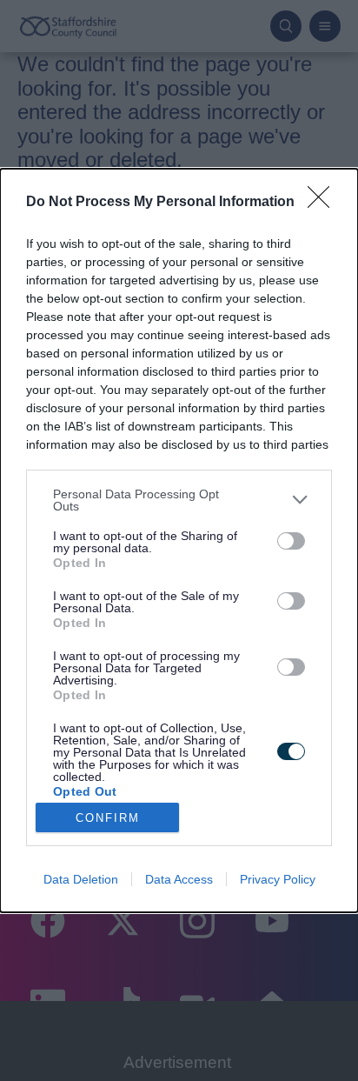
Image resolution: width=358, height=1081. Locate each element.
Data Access (179, 879)
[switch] (291, 541)
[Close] (324, 202)
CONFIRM (108, 817)
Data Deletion (80, 879)
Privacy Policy (277, 879)
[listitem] (179, 500)
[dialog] (179, 541)
